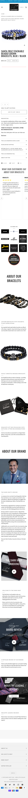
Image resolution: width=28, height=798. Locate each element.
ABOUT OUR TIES (5, 157)
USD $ (21, 7)
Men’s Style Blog (20, 777)
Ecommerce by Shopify (16, 781)
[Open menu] (3, 7)
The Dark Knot (7, 777)
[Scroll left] (1, 198)
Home (2, 13)
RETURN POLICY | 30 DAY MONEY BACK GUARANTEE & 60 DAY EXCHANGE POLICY (12, 149)
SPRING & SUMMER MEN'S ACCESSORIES (11, 16)
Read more (3, 135)
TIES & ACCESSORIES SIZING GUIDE (10, 140)
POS (5, 781)
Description (5, 118)
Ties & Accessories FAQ (8, 153)
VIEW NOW (14, 696)
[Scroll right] (26, 198)
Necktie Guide (13, 779)
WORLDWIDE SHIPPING (7, 144)
